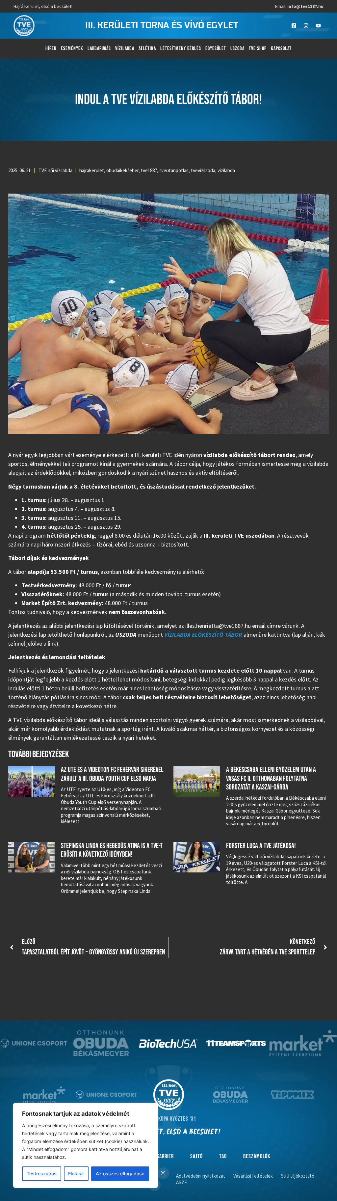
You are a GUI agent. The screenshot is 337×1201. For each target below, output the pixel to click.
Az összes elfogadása (120, 1173)
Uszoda (237, 48)
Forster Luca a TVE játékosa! (261, 845)
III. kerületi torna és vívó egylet (161, 25)
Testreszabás (42, 1173)
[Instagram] (306, 25)
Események (72, 48)
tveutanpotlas (174, 170)
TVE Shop (258, 48)
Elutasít (76, 1173)
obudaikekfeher (122, 170)
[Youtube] (318, 25)
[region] (85, 1145)
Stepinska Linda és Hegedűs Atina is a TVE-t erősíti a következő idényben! (112, 850)
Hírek (51, 48)
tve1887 (149, 170)
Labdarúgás (99, 48)
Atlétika (147, 48)
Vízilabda (124, 48)
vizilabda (226, 170)
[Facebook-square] (294, 25)
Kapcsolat (281, 48)
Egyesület (215, 48)
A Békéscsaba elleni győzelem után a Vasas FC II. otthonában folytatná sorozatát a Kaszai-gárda (271, 778)
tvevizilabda (203, 170)
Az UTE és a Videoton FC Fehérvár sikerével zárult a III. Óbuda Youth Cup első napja (112, 774)
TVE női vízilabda (55, 170)
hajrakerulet (91, 170)
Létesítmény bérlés (180, 48)
